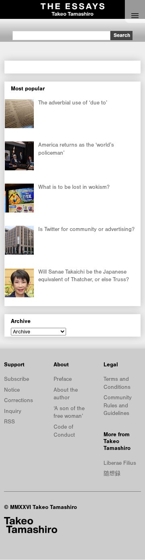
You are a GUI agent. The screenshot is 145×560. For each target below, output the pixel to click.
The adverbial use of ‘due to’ (72, 103)
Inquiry (12, 411)
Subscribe (16, 379)
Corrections (18, 400)
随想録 (112, 473)
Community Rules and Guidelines (118, 405)
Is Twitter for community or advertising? (86, 229)
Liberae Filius (120, 463)
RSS (9, 422)
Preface (63, 379)
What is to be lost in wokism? (74, 187)
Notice (12, 390)
